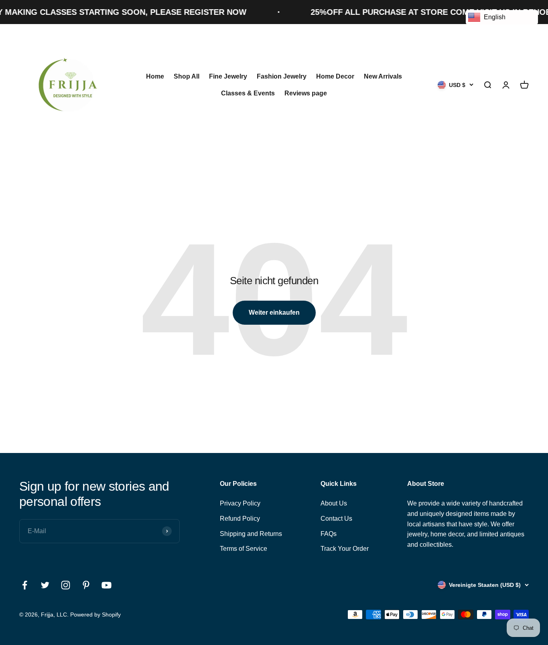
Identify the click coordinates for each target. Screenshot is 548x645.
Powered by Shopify (95, 614)
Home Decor (335, 76)
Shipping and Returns (251, 533)
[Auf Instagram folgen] (65, 585)
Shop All (186, 76)
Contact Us (336, 518)
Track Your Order (345, 548)
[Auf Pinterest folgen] (86, 585)
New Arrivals (383, 76)
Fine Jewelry (228, 76)
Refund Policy (240, 518)
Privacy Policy (240, 503)
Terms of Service (243, 548)
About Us (334, 503)
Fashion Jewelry (281, 76)
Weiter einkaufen (274, 312)
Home (155, 76)
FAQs (329, 533)
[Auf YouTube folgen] (106, 585)
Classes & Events (248, 93)
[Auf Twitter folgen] (45, 585)
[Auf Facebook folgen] (24, 585)
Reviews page (305, 93)
